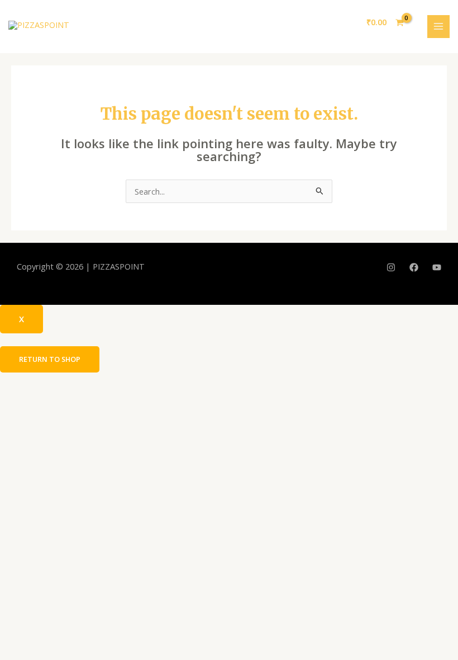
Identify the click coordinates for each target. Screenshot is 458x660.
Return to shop (49, 359)
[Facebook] (413, 267)
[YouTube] (436, 267)
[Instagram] (391, 267)
